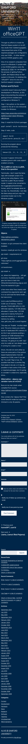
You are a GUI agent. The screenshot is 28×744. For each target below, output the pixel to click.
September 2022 (6, 640)
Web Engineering (6, 722)
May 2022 (4, 643)
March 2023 (5, 638)
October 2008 (5, 691)
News (3, 709)
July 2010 (4, 671)
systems (20, 421)
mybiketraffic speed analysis (10, 565)
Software (18, 419)
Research (12, 419)
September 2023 (6, 627)
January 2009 (5, 683)
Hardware (4, 706)
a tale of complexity (17, 580)
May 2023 (4, 633)
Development (5, 704)
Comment (5, 442)
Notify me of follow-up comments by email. (14, 499)
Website (3, 479)
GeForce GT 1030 (7, 69)
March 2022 (5, 648)
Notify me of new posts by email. (12, 507)
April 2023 (4, 635)
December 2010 (6, 666)
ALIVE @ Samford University (10, 7)
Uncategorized (5, 719)
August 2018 (5, 655)
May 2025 (4, 615)
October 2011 (5, 663)
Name (3, 460)
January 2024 (5, 622)
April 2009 (4, 678)
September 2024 (6, 617)
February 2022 (5, 650)
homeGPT (22, 48)
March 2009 (5, 681)
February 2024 (5, 620)
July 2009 (4, 676)
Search (3, 549)
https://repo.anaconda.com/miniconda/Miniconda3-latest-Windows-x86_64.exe (13, 115)
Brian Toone (6, 417)
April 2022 (4, 645)
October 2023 (5, 625)
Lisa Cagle (4, 593)
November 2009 (6, 673)
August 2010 (5, 668)
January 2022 (5, 653)
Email (3, 470)
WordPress (17, 737)
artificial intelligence (11, 421)
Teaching (4, 716)
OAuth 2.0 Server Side (8, 572)
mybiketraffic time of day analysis (11, 567)
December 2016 (6, 658)
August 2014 (5, 661)
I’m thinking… (5, 570)
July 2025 (4, 612)
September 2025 (6, 610)
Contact (3, 701)
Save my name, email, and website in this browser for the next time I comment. (15, 490)
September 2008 (6, 694)
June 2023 (4, 630)
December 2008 (6, 686)
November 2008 (6, 689)
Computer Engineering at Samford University (12, 561)
